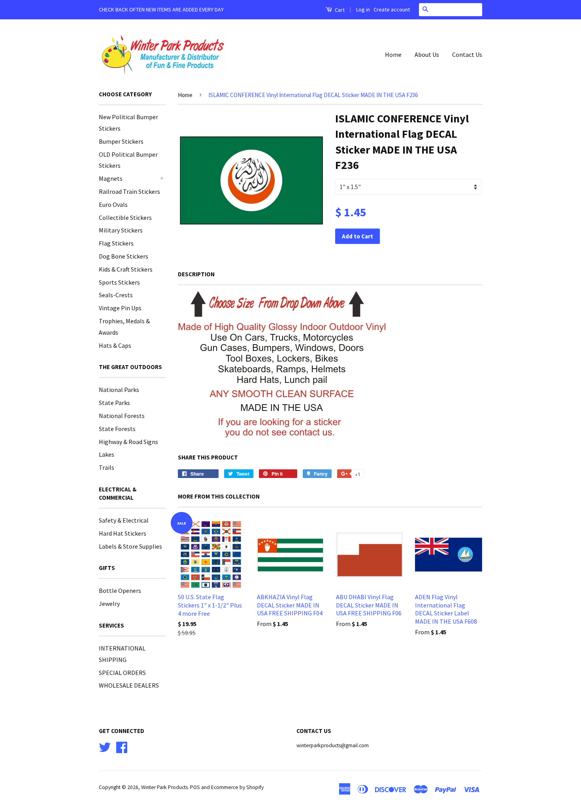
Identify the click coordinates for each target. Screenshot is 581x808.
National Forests (122, 416)
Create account (392, 9)
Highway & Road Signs (128, 442)
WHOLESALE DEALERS (129, 685)
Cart (339, 9)
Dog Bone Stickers (123, 256)
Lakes (106, 454)
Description (196, 274)
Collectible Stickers (125, 217)
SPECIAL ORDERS (122, 673)
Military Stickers (121, 230)
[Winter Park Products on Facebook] (122, 746)
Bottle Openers (120, 590)
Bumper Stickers (121, 141)
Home (393, 54)
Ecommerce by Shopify (237, 787)
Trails (106, 467)
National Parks (119, 390)
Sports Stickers (119, 282)
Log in (363, 9)
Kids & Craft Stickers (126, 269)
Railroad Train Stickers (129, 191)
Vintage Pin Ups (120, 308)
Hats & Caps (115, 345)
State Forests (117, 429)
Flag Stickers (116, 243)
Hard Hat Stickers (122, 533)
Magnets (111, 178)
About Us (427, 54)
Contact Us (467, 54)
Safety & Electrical (124, 520)
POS (195, 787)
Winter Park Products (164, 787)
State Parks (114, 403)
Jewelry (109, 603)
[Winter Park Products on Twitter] (105, 746)
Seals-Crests (116, 295)
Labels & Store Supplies (130, 546)
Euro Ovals (113, 204)
